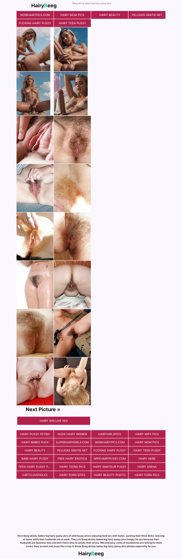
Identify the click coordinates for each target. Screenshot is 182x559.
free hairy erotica (72, 458)
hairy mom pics (72, 15)
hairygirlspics (109, 434)
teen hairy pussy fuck (35, 466)
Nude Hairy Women (72, 434)
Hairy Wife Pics (147, 434)
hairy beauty (109, 15)
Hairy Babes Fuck (35, 442)
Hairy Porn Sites (72, 475)
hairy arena (147, 466)
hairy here (147, 458)
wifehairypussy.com (110, 458)
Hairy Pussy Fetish (35, 434)
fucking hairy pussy (35, 23)
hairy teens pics (72, 466)
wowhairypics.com (35, 15)
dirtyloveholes (35, 475)
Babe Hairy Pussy (35, 458)
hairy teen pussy (72, 23)
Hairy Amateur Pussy (109, 466)
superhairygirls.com (72, 442)
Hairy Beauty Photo (109, 475)
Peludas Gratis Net (147, 15)
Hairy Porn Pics (147, 475)
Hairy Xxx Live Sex (54, 421)
